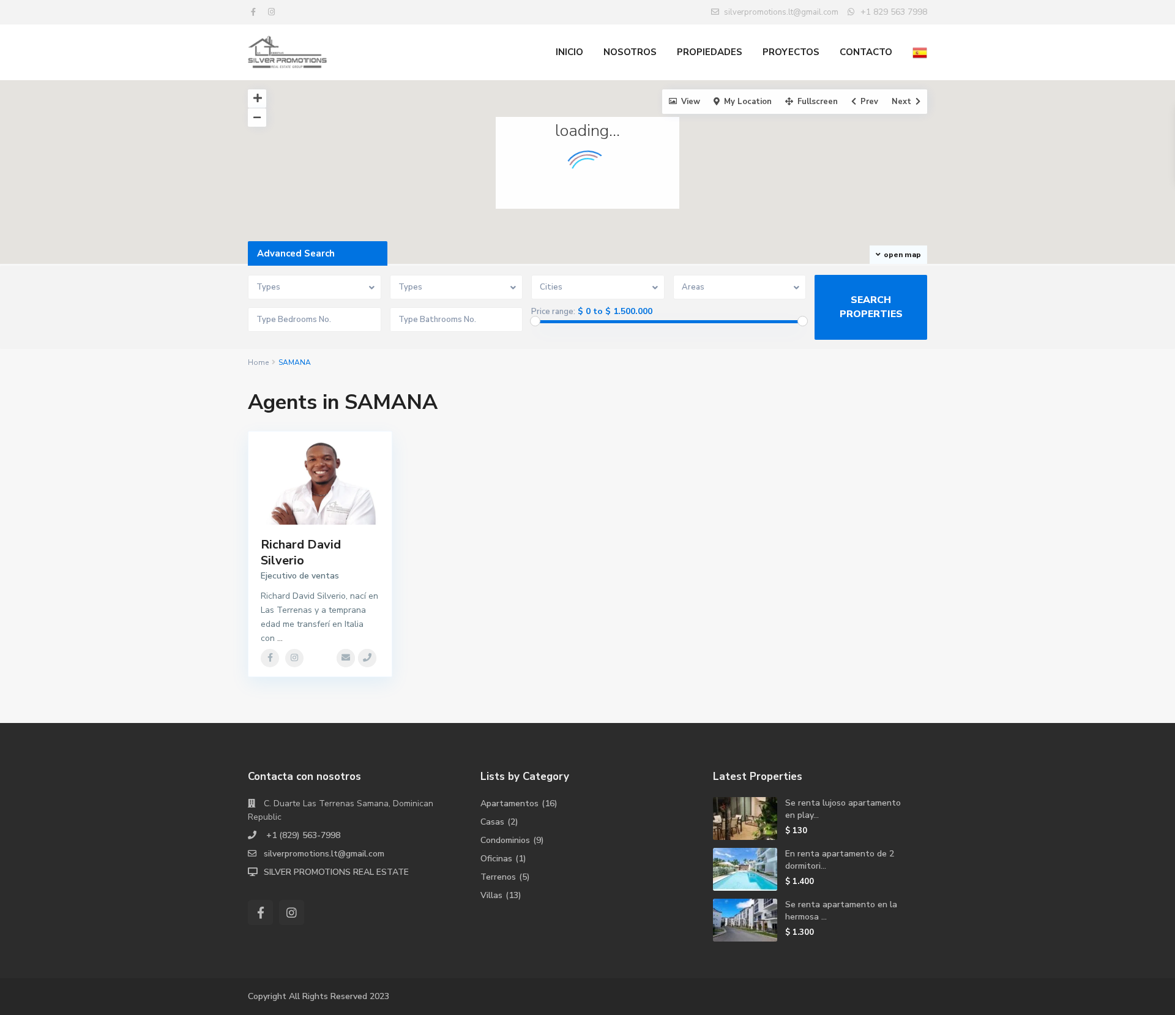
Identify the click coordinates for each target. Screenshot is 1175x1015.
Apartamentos (509, 803)
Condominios (505, 840)
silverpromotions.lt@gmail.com (324, 854)
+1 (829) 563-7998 (302, 835)
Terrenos (498, 877)
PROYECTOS (791, 52)
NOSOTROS (630, 52)
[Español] (919, 52)
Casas (492, 822)
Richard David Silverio (301, 552)
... (280, 638)
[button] (717, 194)
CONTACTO (866, 52)
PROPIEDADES (709, 52)
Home (258, 362)
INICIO (569, 52)
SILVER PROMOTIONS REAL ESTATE (336, 872)
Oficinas (496, 858)
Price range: (553, 311)
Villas (491, 895)
